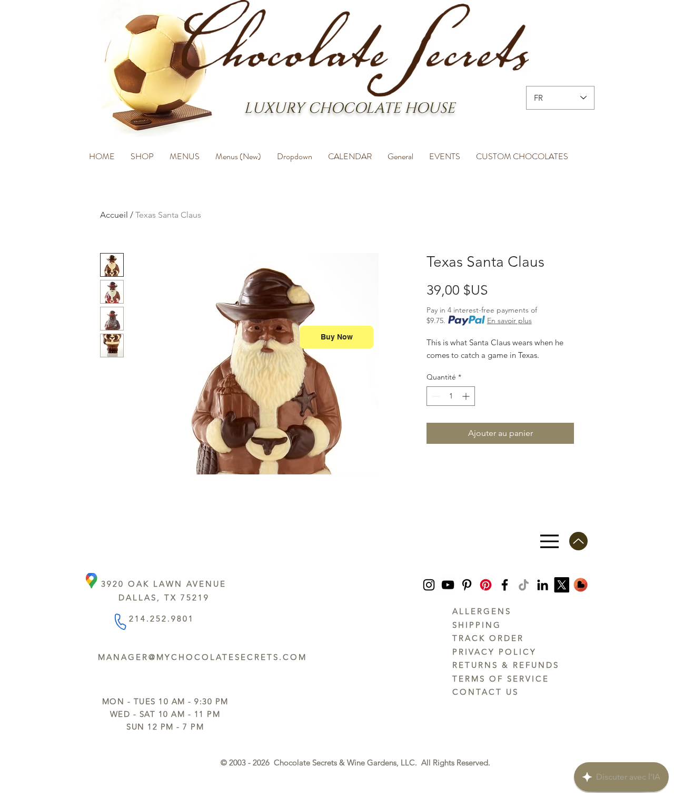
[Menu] (549, 541)
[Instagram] (429, 584)
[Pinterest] (466, 584)
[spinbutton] (450, 396)
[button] (142, 151)
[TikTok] (523, 584)
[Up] (578, 541)
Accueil (114, 215)
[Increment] (466, 396)
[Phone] (120, 622)
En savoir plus (509, 320)
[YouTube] (447, 584)
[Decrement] (434, 396)
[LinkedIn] (542, 584)
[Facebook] (504, 584)
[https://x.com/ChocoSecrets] (561, 584)
